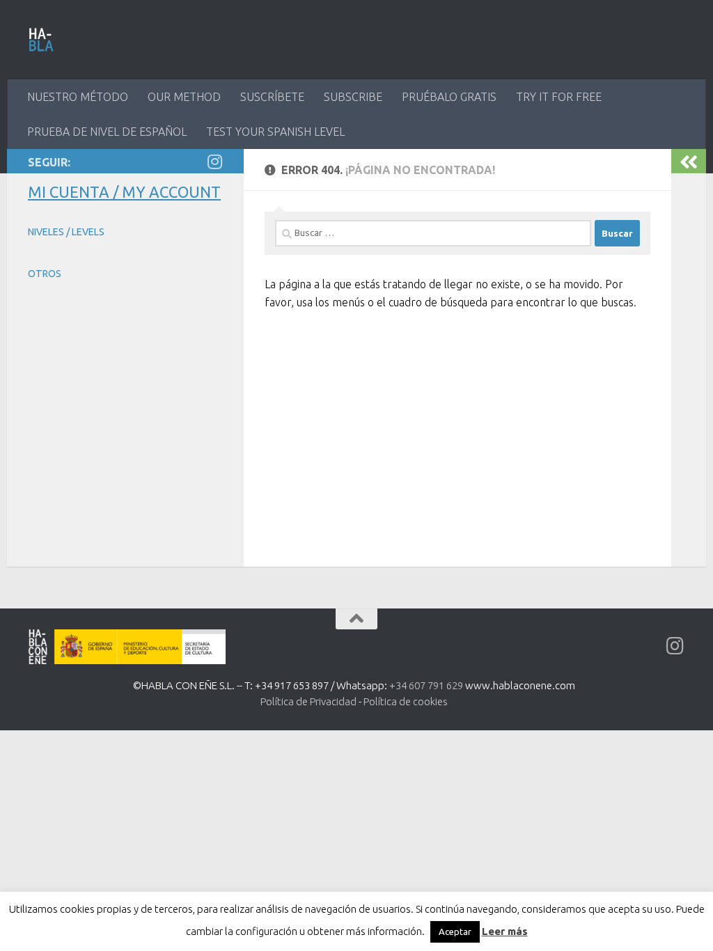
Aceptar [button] (455, 931)
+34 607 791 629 (426, 685)
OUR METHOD (184, 97)
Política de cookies (405, 701)
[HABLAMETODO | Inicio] (41, 40)
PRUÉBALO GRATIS (449, 97)
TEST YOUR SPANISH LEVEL (275, 131)
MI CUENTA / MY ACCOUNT (124, 192)
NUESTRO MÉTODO (77, 97)
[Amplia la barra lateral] (688, 161)
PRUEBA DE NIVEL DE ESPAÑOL (107, 131)
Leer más (505, 931)
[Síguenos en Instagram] (214, 161)
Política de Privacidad (308, 701)
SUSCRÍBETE (272, 97)
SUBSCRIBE (353, 97)
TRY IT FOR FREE (559, 97)
